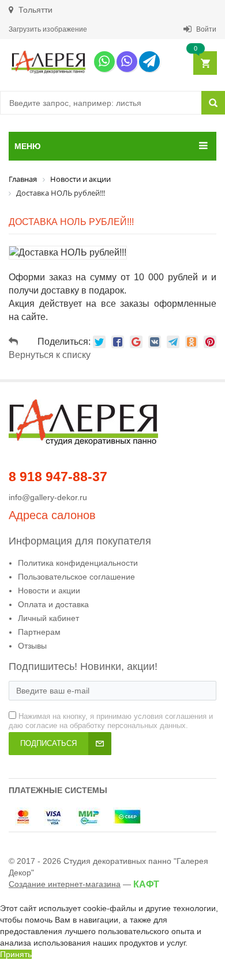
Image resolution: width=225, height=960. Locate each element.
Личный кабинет (48, 618)
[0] (204, 63)
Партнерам (39, 632)
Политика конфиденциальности (78, 562)
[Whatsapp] (104, 61)
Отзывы (32, 645)
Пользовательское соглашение (76, 576)
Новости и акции (49, 590)
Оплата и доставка (53, 604)
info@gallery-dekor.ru (48, 497)
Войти (205, 29)
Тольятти (34, 9)
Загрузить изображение (48, 29)
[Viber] (127, 61)
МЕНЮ (27, 146)
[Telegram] (149, 61)
